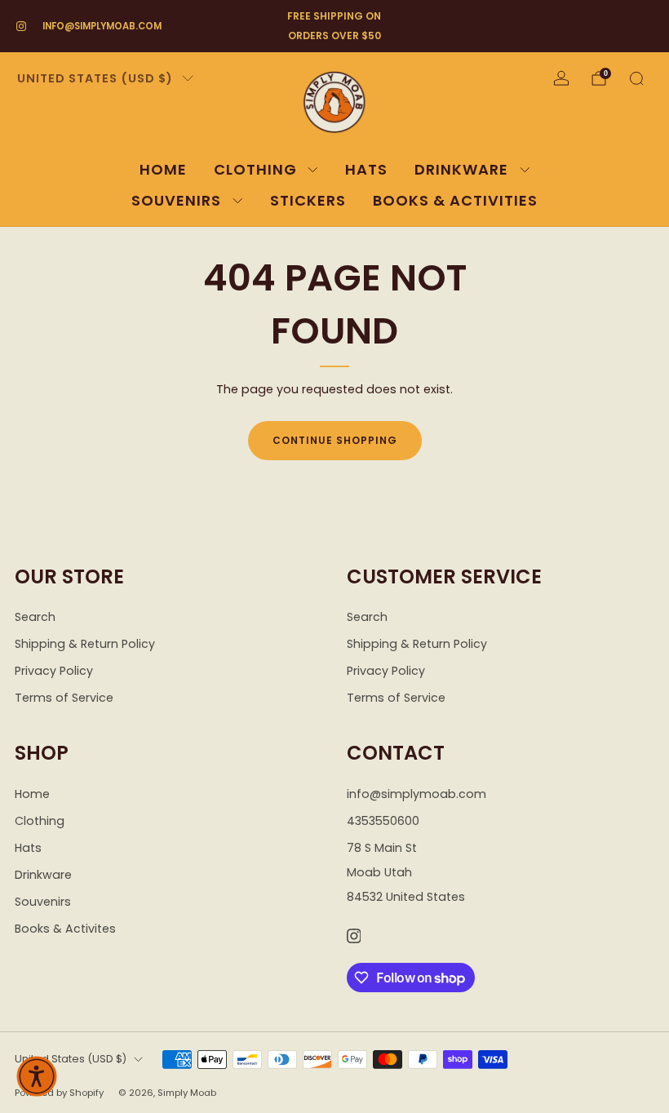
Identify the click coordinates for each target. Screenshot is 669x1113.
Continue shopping (334, 440)
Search (35, 617)
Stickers (308, 200)
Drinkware (461, 169)
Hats (366, 169)
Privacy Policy (54, 671)
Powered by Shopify (59, 1092)
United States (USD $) (95, 78)
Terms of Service (64, 698)
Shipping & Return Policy (85, 644)
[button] (36, 1076)
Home (163, 169)
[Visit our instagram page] (21, 26)
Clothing (255, 169)
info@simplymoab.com (102, 26)
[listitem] (334, 26)
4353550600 (383, 821)
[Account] (561, 78)
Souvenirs (176, 200)
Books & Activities (455, 200)
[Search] (636, 78)
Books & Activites (65, 928)
